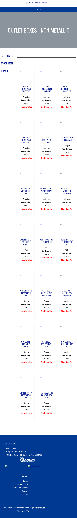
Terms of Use (40, 508)
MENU (39, 9)
